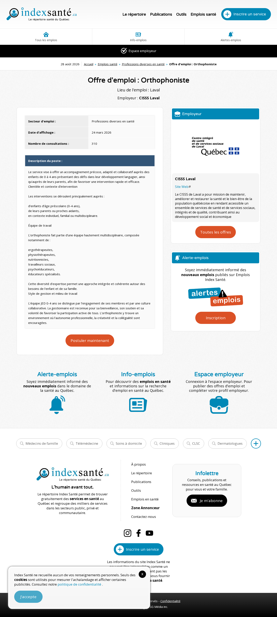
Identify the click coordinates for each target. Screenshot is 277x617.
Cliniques (167, 443)
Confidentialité (170, 601)
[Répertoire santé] (256, 443)
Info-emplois (138, 40)
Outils (181, 14)
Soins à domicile (129, 443)
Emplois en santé (145, 499)
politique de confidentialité (80, 584)
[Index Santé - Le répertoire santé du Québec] (41, 14)
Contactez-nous (143, 516)
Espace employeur (142, 51)
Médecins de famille (42, 443)
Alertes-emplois (231, 40)
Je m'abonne (211, 500)
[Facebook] (138, 533)
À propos (138, 464)
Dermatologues (230, 443)
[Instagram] (127, 533)
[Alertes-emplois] (215, 297)
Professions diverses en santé (143, 64)
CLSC (196, 443)
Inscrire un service (249, 14)
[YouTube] (149, 533)
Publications (161, 14)
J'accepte (28, 596)
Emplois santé (203, 14)
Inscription (215, 317)
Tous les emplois (46, 40)
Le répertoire (134, 14)
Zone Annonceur (145, 508)
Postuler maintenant (90, 340)
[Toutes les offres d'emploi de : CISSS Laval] (215, 146)
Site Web (181, 186)
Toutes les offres (215, 232)
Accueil (88, 64)
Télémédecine (87, 443)
